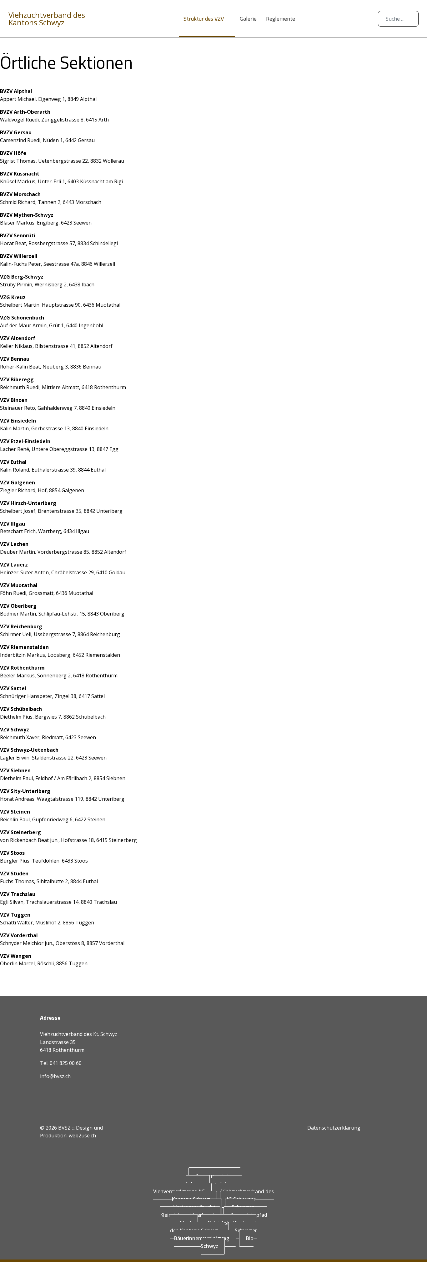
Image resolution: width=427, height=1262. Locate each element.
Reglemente (280, 18)
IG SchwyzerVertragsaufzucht (214, 1203)
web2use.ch (82, 1135)
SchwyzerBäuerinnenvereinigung (215, 1234)
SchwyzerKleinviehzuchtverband (207, 1211)
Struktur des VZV (203, 18)
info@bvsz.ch (55, 1076)
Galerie (248, 18)
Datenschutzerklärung (333, 1127)
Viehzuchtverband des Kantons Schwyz (46, 18)
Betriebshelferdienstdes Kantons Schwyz (213, 1226)
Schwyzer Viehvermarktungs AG (197, 1187)
